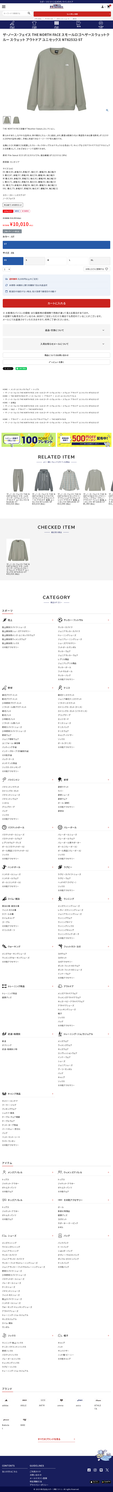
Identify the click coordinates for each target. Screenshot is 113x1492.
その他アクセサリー (10, 647)
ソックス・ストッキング (11, 767)
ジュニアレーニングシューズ (70, 639)
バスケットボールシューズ (13, 834)
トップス (36, 389)
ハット (60, 1346)
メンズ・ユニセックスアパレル (65, 396)
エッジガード (63, 719)
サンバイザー (63, 1350)
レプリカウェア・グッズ (11, 842)
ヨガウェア (62, 953)
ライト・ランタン (8, 1141)
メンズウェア (63, 1041)
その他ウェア (7, 1191)
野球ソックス (7, 1350)
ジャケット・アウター (10, 1183)
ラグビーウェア (64, 878)
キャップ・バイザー (65, 735)
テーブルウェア (8, 1121)
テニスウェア (63, 731)
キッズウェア (63, 1049)
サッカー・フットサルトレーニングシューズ (20, 1263)
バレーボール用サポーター (69, 842)
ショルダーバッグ (65, 1250)
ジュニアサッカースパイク (69, 631)
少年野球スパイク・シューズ (14, 731)
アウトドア (48, 396)
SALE (13, 409)
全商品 (13, 402)
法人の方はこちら (9, 1471)
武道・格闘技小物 (9, 1049)
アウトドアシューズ (66, 1005)
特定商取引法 (36, 1481)
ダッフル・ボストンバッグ (68, 1258)
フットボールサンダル (67, 647)
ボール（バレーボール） (68, 846)
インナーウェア (64, 973)
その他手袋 (7, 755)
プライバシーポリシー (39, 1484)
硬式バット (6, 711)
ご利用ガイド (35, 1471)
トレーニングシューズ (67, 635)
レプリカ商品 (63, 659)
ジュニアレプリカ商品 (67, 663)
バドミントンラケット (10, 786)
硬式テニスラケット (66, 695)
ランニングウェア (65, 918)
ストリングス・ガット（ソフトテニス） (73, 711)
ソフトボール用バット (11, 723)
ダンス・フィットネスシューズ (70, 969)
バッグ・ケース (8, 759)
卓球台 (61, 811)
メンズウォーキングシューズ (14, 953)
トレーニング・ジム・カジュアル (15, 1315)
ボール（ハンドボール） (11, 882)
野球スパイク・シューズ (12, 727)
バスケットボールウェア (12, 838)
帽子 (60, 1013)
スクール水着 (8, 914)
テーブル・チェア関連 (11, 1117)
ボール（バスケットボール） (13, 846)
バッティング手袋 (9, 747)
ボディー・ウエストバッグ (68, 1254)
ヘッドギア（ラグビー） (67, 882)
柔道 (4, 1041)
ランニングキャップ (66, 930)
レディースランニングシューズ (70, 910)
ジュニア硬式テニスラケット (70, 699)
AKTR (74, 19)
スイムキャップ (8, 918)
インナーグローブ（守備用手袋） (15, 751)
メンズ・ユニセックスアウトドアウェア (35, 419)
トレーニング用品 (9, 993)
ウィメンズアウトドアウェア (69, 997)
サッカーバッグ (64, 675)
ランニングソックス (66, 926)
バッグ (4, 811)
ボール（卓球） (64, 802)
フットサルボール (65, 671)
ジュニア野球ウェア (10, 739)
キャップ (61, 1077)
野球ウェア (7, 735)
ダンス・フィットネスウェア (69, 965)
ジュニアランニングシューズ (70, 914)
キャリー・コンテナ (10, 1100)
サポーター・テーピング (68, 1223)
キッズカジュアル (9, 1319)
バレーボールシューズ (67, 834)
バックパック (63, 1242)
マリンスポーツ (8, 930)
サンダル (6, 1327)
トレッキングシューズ (67, 1009)
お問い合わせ (35, 1474)
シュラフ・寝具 (8, 1113)
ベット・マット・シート (11, 1137)
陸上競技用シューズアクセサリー (16, 631)
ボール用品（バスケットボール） (15, 850)
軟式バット (6, 715)
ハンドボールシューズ (11, 874)
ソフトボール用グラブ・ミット (14, 707)
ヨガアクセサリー (65, 961)
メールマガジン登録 (38, 1478)
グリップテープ (64, 715)
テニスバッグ (63, 727)
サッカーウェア (64, 651)
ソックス (61, 739)
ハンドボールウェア (10, 878)
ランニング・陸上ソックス (12, 1342)
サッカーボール (64, 667)
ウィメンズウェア (65, 1045)
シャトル (5, 802)
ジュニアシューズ (65, 1065)
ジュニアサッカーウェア (68, 655)
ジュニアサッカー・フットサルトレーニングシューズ (23, 1267)
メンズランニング (9, 1242)
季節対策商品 (64, 1211)
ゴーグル (6, 922)
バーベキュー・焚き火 (11, 1129)
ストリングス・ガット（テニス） (70, 707)
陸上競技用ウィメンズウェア (14, 639)
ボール (61, 1207)
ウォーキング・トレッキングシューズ (17, 1307)
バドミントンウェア (10, 798)
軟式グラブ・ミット (10, 699)
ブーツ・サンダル (65, 1069)
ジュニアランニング (10, 1250)
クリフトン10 (49, 19)
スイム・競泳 (7, 1323)
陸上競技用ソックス (10, 643)
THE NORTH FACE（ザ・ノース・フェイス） (26, 396)
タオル (60, 1227)
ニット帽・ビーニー (66, 1354)
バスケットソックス (10, 1354)
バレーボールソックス (11, 1358)
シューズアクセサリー (67, 643)
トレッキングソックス (11, 1362)
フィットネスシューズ (11, 1295)
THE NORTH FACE (36, 409)
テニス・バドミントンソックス (14, 1346)
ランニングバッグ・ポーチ (68, 934)
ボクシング (7, 1045)
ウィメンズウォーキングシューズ (15, 957)
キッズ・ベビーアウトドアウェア (71, 1001)
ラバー (61, 790)
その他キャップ (64, 1358)
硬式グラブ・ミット (10, 695)
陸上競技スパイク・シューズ (14, 627)
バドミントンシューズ (62, 19)
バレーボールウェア (66, 838)
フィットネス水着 (9, 910)
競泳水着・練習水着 (10, 906)
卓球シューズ (63, 794)
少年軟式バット (8, 719)
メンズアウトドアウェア (68, 993)
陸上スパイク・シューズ (12, 1299)
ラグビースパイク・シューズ (69, 874)
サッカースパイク (65, 627)
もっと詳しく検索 (72, 14)
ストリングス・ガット (10, 790)
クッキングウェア (9, 1109)
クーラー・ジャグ (9, 1105)
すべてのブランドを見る (49, 1439)
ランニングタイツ (65, 922)
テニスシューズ (64, 723)
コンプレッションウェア (67, 1053)
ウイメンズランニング (11, 1246)
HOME (5, 389)
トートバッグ (63, 1246)
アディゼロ (37, 19)
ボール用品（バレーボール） (70, 850)
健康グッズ (7, 997)
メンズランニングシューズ (69, 906)
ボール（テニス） (65, 743)
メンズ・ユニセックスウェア (20, 389)
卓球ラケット (63, 786)
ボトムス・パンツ (9, 1187)
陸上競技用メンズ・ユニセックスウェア (18, 635)
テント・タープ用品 (10, 1125)
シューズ (61, 1061)
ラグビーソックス (9, 1366)
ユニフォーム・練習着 (11, 743)
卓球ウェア (62, 798)
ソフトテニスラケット (67, 703)
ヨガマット (62, 957)
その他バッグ (63, 1267)
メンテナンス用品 (9, 763)
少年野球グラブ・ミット (12, 703)
